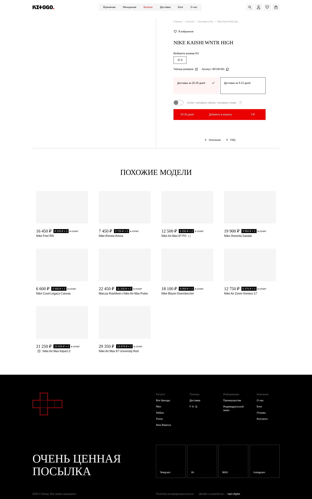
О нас (193, 7)
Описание (215, 139)
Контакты (262, 418)
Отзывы (261, 412)
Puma (159, 418)
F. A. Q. (194, 406)
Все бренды (163, 400)
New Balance (163, 424)
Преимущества (232, 400)
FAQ (232, 139)
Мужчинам (109, 7)
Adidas (160, 412)
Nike (158, 406)
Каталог (148, 7)
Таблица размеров (183, 69)
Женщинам (129, 7)
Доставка (165, 7)
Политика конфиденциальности (175, 493)
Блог (180, 7)
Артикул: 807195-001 (213, 69)
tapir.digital (234, 493)
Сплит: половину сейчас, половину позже (214, 102)
